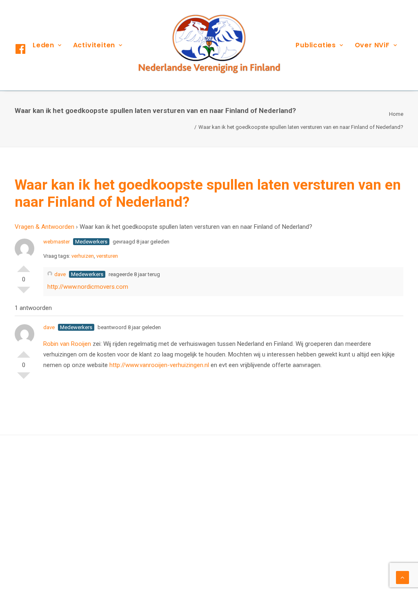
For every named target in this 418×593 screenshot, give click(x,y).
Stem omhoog (23, 265)
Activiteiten (94, 45)
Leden (43, 45)
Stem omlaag (23, 293)
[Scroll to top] (402, 577)
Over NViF (372, 45)
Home (396, 114)
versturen (107, 256)
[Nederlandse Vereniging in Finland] (209, 45)
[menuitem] (47, 45)
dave (60, 274)
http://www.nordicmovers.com (87, 286)
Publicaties (316, 45)
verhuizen (82, 256)
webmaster (56, 242)
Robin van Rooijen (68, 343)
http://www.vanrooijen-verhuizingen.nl (159, 365)
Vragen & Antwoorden (44, 226)
